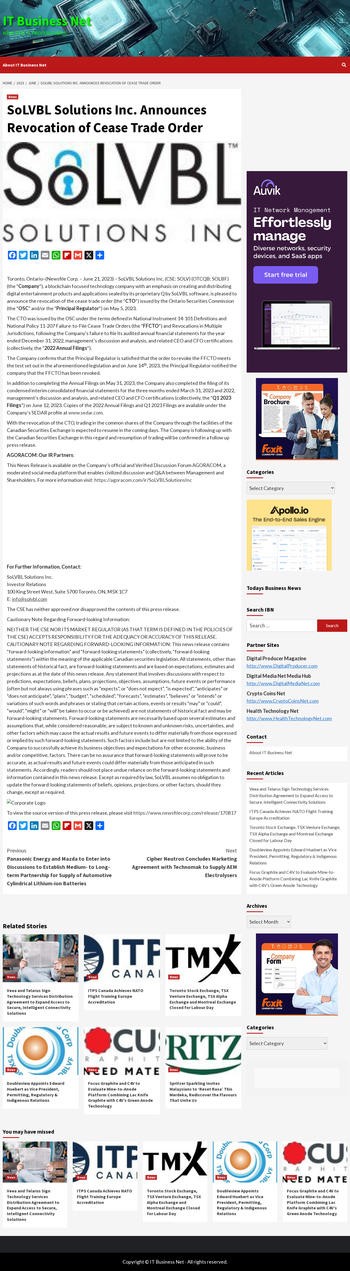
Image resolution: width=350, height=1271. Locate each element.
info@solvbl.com (29, 599)
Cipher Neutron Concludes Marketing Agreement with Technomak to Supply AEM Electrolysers (184, 862)
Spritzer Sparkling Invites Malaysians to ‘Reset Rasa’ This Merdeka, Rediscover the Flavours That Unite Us (203, 1091)
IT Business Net (47, 21)
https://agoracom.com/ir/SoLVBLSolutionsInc (143, 480)
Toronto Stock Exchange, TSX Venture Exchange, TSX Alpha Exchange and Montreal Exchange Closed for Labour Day (203, 999)
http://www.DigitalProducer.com (282, 665)
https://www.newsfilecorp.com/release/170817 (184, 813)
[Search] (343, 65)
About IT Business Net (24, 65)
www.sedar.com (85, 413)
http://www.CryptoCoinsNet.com (283, 701)
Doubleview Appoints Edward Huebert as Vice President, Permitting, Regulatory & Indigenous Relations (35, 1091)
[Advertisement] (232, 27)
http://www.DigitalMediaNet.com (283, 683)
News (12, 97)
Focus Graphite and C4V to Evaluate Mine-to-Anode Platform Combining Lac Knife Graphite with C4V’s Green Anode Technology (120, 1094)
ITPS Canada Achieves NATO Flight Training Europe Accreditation (115, 996)
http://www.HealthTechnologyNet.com (289, 718)
